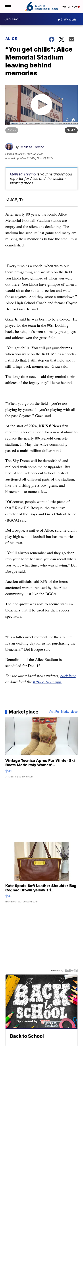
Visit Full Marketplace (63, 711)
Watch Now (70, 7)
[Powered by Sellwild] (71, 970)
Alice (11, 38)
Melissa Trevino (32, 147)
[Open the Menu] (7, 6)
